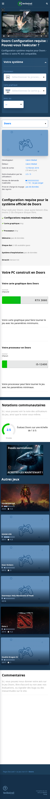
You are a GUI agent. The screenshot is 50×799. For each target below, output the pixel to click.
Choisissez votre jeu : (25, 123)
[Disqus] (25, 730)
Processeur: (8, 71)
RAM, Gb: (8, 98)
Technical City (25, 4)
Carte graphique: (11, 85)
